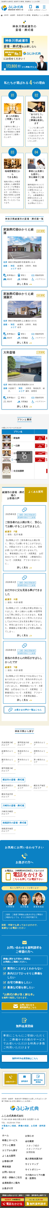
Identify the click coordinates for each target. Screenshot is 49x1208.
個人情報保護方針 (34, 1159)
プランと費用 (8, 1145)
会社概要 (29, 1141)
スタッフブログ (34, 1149)
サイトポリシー (33, 1169)
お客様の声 (7, 1161)
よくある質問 (8, 1156)
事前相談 (6, 1166)
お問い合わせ (8, 1172)
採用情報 (30, 1152)
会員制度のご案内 (11, 1183)
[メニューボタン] (44, 7)
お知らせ (29, 1136)
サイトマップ (31, 1164)
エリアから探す (10, 1150)
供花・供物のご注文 (12, 1177)
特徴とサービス (10, 1140)
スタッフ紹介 (32, 1145)
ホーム (5, 1135)
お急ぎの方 (7, 1188)
